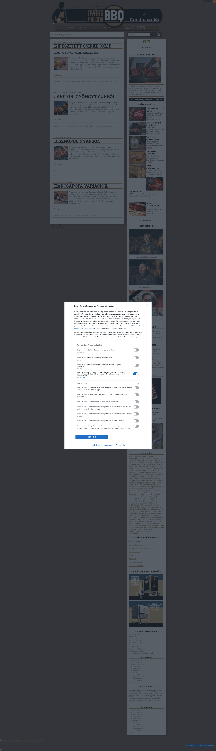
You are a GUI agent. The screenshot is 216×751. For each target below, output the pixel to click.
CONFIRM (92, 437)
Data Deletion (95, 445)
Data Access (108, 445)
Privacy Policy (121, 445)
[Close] (147, 306)
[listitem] (108, 345)
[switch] (136, 350)
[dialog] (108, 375)
